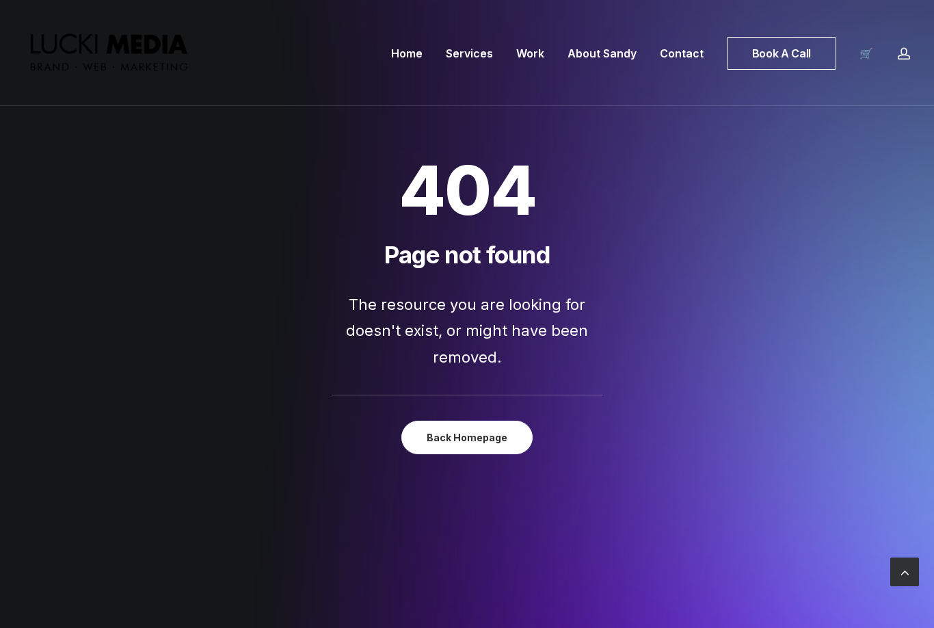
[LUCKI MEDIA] (109, 53)
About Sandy (602, 53)
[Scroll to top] (904, 570)
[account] (904, 53)
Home (407, 53)
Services (469, 53)
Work (530, 53)
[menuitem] (407, 53)
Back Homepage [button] (467, 437)
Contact (682, 53)
